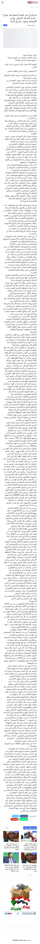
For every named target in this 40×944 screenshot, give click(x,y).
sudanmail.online (17, 940)
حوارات (5, 25)
